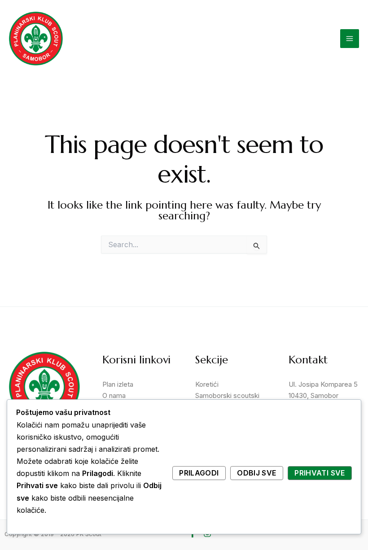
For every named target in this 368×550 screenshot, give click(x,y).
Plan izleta (117, 384)
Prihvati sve (319, 472)
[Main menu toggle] (349, 38)
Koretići (207, 384)
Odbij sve (256, 472)
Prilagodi (199, 472)
